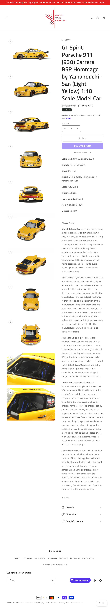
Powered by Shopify (37, 603)
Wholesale (52, 558)
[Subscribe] (52, 580)
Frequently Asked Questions (55, 564)
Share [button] (66, 497)
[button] (6, 18)
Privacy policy (64, 603)
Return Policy (88, 558)
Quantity (65, 123)
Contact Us (75, 558)
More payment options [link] (82, 152)
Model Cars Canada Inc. (20, 603)
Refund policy (51, 603)
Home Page (27, 558)
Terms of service (77, 603)
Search (17, 558)
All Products (40, 558)
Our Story (63, 558)
